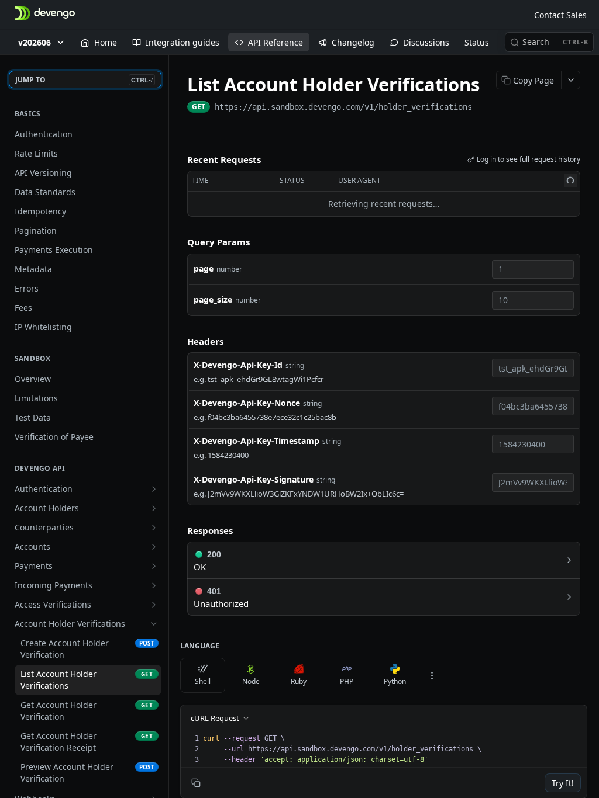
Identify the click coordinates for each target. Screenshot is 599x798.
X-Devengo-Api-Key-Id (238, 364)
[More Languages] (431, 675)
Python (395, 681)
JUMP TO (84, 80)
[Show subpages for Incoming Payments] (154, 585)
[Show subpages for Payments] (154, 566)
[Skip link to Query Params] (179, 241)
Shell (203, 681)
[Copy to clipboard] (484, 108)
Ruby (299, 681)
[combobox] (533, 269)
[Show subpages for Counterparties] (154, 527)
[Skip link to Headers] (179, 341)
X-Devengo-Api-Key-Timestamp (256, 440)
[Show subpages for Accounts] (154, 546)
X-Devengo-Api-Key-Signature (254, 479)
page (204, 268)
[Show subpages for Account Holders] (154, 508)
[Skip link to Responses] (179, 530)
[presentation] (394, 749)
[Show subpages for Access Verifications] (154, 604)
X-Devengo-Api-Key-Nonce (247, 402)
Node (251, 681)
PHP (346, 681)
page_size (213, 299)
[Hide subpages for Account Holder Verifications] (154, 624)
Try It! (563, 783)
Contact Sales (560, 14)
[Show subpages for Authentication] (154, 489)
